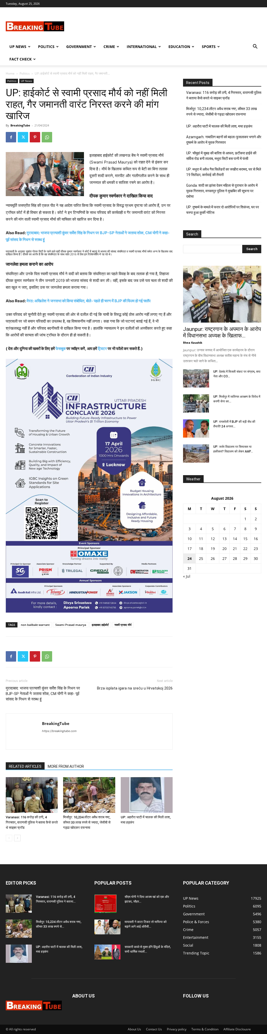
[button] (255, 47)
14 (235, 538)
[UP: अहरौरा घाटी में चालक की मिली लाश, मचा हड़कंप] (147, 795)
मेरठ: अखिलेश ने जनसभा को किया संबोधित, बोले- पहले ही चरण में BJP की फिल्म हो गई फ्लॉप (88, 300)
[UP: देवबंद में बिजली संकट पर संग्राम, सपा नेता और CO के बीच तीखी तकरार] (196, 378)
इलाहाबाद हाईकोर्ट (100, 625)
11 (201, 538)
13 (224, 538)
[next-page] (17, 838)
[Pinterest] (35, 137)
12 (213, 538)
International (142, 46)
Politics (46, 46)
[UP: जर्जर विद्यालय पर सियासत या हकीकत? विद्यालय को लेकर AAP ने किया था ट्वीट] (196, 453)
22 (245, 548)
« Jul (186, 576)
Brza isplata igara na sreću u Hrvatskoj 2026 (135, 688)
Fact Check (20, 59)
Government (79, 46)
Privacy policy (176, 1029)
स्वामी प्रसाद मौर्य (122, 625)
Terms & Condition (205, 1029)
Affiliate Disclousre (237, 1029)
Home (10, 73)
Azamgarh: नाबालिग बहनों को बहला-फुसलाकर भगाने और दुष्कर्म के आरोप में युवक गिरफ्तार (223, 139)
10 (189, 538)
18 (201, 548)
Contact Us (154, 1029)
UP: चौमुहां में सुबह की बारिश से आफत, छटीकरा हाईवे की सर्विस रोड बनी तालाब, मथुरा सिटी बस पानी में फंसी (221, 156)
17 (189, 548)
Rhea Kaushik (192, 342)
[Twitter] (23, 137)
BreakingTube (20, 125)
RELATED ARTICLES (25, 766)
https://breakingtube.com (59, 731)
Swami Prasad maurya (70, 625)
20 (224, 548)
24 (189, 558)
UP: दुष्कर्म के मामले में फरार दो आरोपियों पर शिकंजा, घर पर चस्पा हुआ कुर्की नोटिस (222, 210)
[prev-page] (9, 838)
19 (213, 548)
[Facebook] (11, 137)
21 (235, 548)
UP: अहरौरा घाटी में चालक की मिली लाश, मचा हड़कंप (219, 126)
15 (245, 538)
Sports (209, 46)
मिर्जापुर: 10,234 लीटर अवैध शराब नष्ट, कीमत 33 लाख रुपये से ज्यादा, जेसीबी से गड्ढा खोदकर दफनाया (87, 822)
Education (179, 46)
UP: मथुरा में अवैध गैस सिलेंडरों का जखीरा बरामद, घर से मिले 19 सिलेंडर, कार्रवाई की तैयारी (223, 172)
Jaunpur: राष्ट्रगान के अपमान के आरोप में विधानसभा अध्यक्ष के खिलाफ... (222, 332)
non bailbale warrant (35, 625)
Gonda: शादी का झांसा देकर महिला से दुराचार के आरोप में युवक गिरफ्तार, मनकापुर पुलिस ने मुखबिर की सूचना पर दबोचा (222, 190)
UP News (17, 46)
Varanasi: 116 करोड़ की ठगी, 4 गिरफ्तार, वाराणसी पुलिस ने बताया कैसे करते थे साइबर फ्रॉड (32, 822)
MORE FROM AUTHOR (66, 766)
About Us (134, 1029)
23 (256, 548)
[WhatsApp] (47, 137)
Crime (109, 46)
